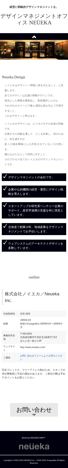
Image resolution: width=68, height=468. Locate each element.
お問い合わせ (34, 409)
